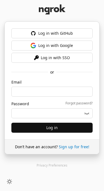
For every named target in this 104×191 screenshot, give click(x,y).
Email (16, 82)
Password (20, 103)
